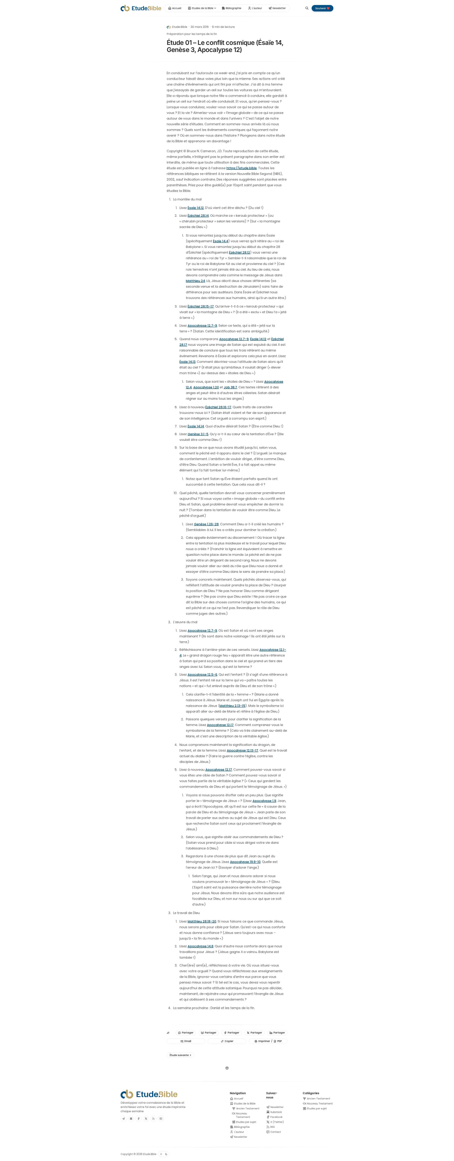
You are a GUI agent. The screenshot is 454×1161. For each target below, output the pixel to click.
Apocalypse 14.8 (200, 946)
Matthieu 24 (195, 281)
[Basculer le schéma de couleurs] (164, 1154)
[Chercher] (307, 8)
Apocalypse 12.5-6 (202, 674)
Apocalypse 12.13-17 (242, 750)
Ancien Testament (318, 1098)
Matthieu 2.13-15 (232, 705)
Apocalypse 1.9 (264, 801)
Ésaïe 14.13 (187, 361)
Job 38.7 (230, 387)
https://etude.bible (241, 168)
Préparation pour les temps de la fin (192, 34)
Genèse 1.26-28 (206, 524)
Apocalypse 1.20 (206, 387)
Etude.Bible (149, 1154)
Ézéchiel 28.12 (239, 252)
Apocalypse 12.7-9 (202, 325)
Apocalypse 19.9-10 (245, 862)
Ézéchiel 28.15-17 (201, 306)
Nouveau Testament (319, 1103)
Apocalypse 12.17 (220, 725)
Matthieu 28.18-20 (202, 921)
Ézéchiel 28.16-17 (218, 407)
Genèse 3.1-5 (198, 434)
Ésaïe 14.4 (220, 241)
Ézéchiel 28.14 (198, 215)
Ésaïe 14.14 (196, 426)
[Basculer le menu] (215, 8)
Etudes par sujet (316, 1108)
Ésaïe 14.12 (196, 208)
